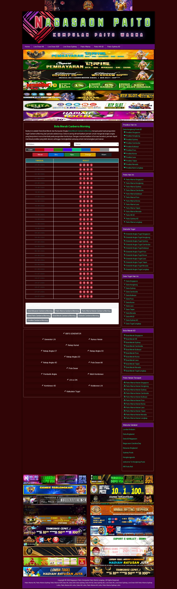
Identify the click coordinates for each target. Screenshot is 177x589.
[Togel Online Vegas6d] (55, 510)
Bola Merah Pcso (132, 353)
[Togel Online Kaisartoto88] (55, 561)
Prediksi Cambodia (133, 143)
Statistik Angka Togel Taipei (136, 262)
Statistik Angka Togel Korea (136, 255)
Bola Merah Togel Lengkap (136, 371)
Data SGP (72, 583)
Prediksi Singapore (133, 132)
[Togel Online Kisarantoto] (88, 96)
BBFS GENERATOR (73, 333)
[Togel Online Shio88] (122, 561)
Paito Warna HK (30, 583)
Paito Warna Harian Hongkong (137, 386)
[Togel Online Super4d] (88, 75)
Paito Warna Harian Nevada (136, 415)
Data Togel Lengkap (133, 324)
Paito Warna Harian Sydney (136, 390)
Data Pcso (130, 299)
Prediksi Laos (131, 157)
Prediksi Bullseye (132, 147)
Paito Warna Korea (133, 201)
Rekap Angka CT (50, 351)
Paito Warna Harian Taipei (135, 411)
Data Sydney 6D (132, 320)
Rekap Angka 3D (96, 351)
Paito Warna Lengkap (134, 222)
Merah (40, 155)
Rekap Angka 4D (50, 362)
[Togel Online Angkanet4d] (122, 541)
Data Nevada (131, 313)
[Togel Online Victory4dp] (55, 490)
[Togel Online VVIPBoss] (88, 55)
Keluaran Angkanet (130, 448)
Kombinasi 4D (50, 386)
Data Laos (130, 306)
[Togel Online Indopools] (122, 551)
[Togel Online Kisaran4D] (88, 85)
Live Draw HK (39, 47)
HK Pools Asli (128, 467)
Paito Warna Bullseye (134, 194)
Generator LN (50, 339)
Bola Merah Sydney (133, 342)
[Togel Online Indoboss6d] (122, 479)
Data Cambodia (132, 292)
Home (27, 47)
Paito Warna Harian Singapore (137, 383)
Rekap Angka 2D (73, 357)
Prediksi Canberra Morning (38, 320)
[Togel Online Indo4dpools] (55, 572)
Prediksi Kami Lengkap (134, 168)
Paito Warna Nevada (133, 211)
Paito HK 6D (99, 47)
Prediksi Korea (131, 154)
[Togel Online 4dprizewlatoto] (55, 551)
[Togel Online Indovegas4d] (122, 572)
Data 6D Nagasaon (130, 439)
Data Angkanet (128, 434)
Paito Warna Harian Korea (135, 404)
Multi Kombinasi (96, 374)
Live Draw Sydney (70, 47)
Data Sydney (131, 288)
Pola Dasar (73, 368)
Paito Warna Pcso (132, 197)
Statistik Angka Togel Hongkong (138, 237)
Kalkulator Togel (73, 391)
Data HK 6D (130, 317)
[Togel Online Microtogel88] (55, 479)
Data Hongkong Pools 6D (132, 129)
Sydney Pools (128, 453)
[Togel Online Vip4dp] (122, 500)
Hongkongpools (129, 457)
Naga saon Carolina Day (132, 443)
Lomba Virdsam (129, 429)
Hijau (72, 155)
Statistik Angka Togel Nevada (137, 266)
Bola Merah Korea (132, 357)
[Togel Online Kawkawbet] (55, 500)
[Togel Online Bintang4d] (55, 531)
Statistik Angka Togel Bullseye (137, 248)
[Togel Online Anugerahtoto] (122, 520)
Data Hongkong (132, 285)
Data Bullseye (131, 295)
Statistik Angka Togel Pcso (136, 252)
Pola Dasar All (96, 362)
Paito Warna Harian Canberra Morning (96, 311)
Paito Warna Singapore (134, 180)
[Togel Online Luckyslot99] (122, 490)
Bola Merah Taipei (133, 364)
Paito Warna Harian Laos (135, 407)
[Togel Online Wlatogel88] (55, 541)
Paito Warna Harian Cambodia (137, 393)
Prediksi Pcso (131, 150)
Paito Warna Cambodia (134, 190)
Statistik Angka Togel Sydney (137, 241)
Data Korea (130, 302)
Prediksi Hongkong (133, 136)
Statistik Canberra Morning (89, 316)
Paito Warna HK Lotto (68, 585)
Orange (88, 155)
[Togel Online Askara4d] (55, 520)
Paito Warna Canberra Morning (67, 311)
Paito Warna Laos (132, 204)
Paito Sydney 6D (113, 47)
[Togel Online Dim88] (88, 65)
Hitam (104, 155)
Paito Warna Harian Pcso (135, 400)
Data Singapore (132, 281)
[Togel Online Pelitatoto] (88, 106)
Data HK (65, 583)
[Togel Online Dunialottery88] (122, 510)
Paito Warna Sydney (133, 187)
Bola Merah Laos (132, 360)
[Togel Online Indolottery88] (122, 531)
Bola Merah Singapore (134, 335)
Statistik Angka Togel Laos (136, 259)
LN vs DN (73, 380)
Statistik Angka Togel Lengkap (137, 269)
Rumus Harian (96, 339)
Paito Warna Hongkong (134, 183)
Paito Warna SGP (56, 583)
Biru (56, 155)
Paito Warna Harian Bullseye (136, 397)
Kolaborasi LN (96, 386)
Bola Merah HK (131, 339)
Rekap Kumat (73, 345)
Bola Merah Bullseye (133, 350)
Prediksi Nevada (132, 164)
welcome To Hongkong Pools (134, 462)
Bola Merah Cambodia (134, 346)
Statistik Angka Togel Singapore (138, 234)
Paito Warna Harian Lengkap (136, 418)
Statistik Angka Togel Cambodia (138, 245)
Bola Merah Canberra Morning (72, 126)
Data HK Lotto (81, 585)
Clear (30, 150)
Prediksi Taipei (131, 161)
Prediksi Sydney (132, 139)
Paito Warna (85, 47)
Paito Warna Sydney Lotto (111, 585)
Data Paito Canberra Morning (39, 316)
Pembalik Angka (50, 374)
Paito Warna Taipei (133, 208)
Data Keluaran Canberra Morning (40, 311)
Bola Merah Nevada (133, 367)
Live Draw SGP (53, 47)
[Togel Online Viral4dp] (88, 116)
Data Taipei (130, 309)
